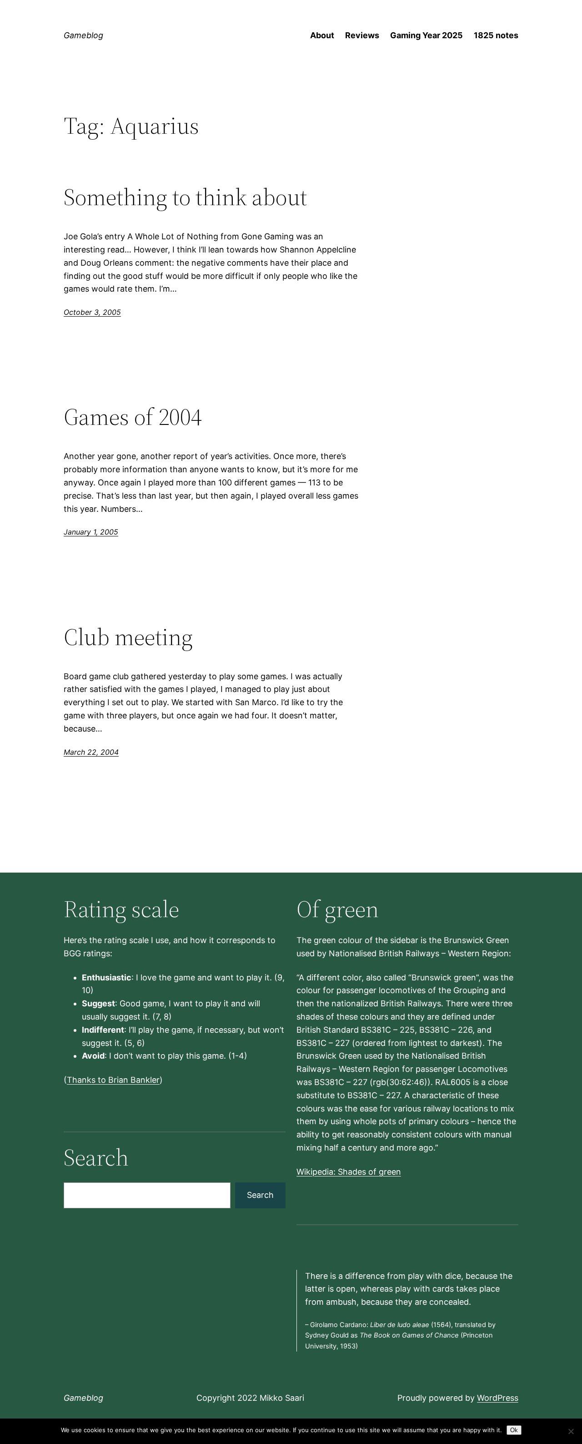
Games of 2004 (133, 416)
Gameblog (83, 35)
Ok (514, 1430)
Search (260, 1195)
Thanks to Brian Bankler (113, 1080)
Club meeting (128, 637)
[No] (570, 1431)
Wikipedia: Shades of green (348, 1171)
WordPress (497, 1398)
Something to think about (185, 197)
